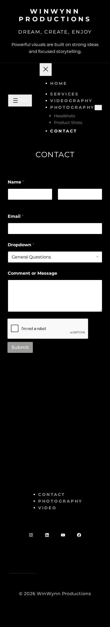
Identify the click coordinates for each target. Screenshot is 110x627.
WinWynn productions (55, 15)
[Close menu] (46, 69)
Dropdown (21, 244)
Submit (20, 347)
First (12, 203)
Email (15, 216)
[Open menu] (20, 100)
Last (61, 203)
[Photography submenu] (98, 107)
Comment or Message (32, 273)
